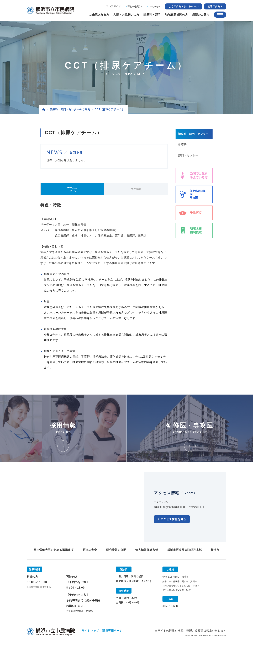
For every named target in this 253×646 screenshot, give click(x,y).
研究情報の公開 (116, 549)
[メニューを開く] (220, 15)
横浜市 (215, 549)
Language (154, 6)
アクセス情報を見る (173, 519)
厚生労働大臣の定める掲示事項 (54, 549)
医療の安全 (90, 549)
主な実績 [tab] (136, 189)
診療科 (182, 144)
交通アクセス (215, 6)
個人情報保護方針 (146, 549)
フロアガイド (113, 6)
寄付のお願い (135, 6)
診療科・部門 (152, 14)
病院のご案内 (200, 14)
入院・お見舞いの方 (126, 14)
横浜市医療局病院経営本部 (184, 549)
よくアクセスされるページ (184, 6)
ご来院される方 (99, 14)
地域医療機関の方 (176, 14)
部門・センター (188, 155)
